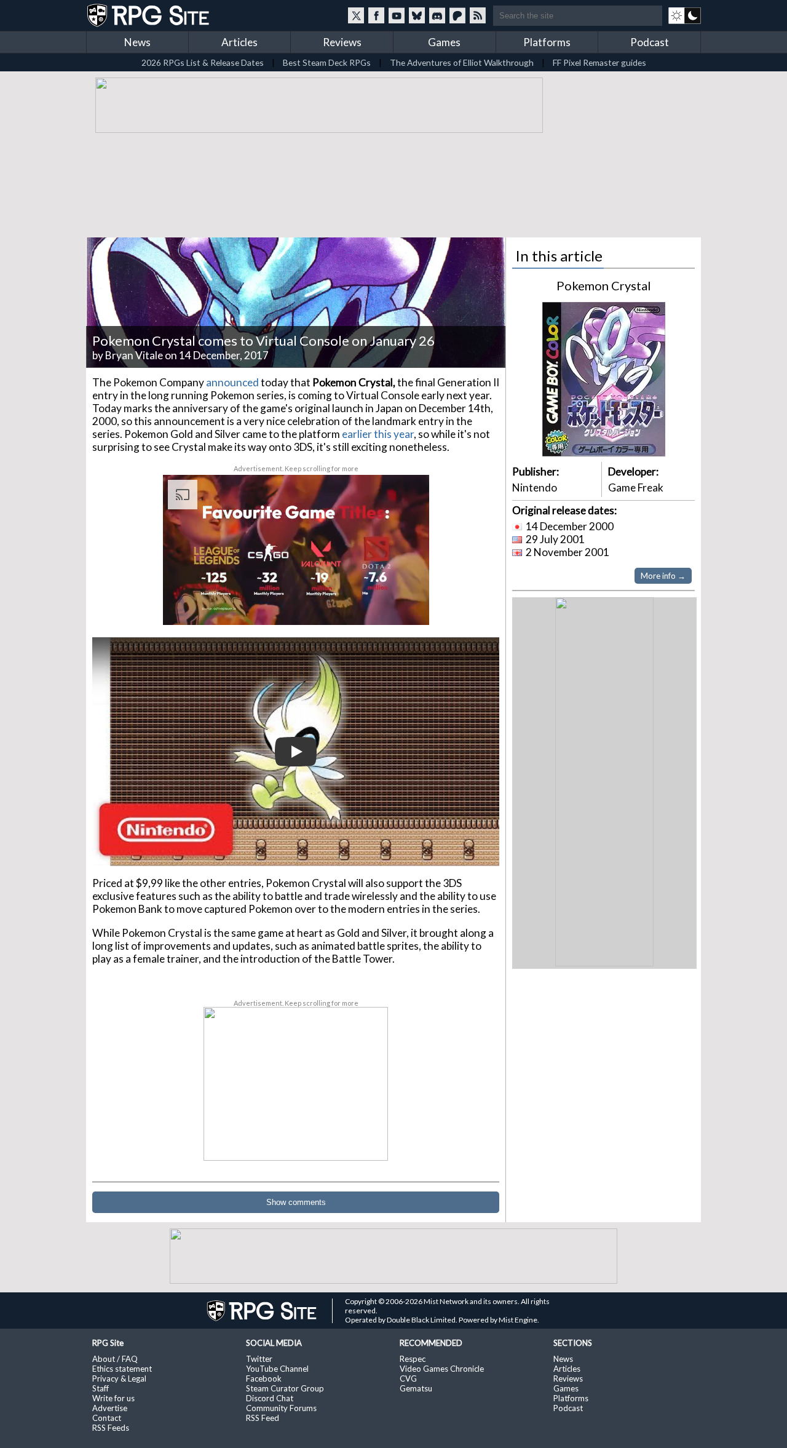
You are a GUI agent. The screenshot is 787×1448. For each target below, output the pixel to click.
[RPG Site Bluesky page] (417, 15)
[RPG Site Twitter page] (356, 15)
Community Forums (281, 1408)
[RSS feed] (478, 15)
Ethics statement (122, 1369)
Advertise (109, 1408)
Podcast (649, 42)
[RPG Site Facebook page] (376, 15)
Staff (100, 1388)
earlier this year (378, 434)
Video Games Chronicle (442, 1369)
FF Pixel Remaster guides (599, 62)
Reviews (342, 42)
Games (444, 42)
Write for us (113, 1398)
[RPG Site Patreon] (457, 15)
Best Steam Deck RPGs (327, 62)
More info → (663, 576)
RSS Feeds (110, 1428)
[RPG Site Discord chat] (437, 15)
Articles (239, 42)
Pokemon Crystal (603, 285)
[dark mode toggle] (684, 15)
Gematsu (416, 1388)
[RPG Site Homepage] (149, 15)
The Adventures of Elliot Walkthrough (462, 62)
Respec (412, 1359)
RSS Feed (262, 1418)
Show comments (296, 1202)
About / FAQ (115, 1359)
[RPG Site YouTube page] (397, 15)
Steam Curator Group (285, 1388)
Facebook (264, 1378)
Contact (106, 1418)
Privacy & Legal (119, 1378)
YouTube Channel (277, 1369)
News (137, 42)
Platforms (547, 42)
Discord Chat (269, 1398)
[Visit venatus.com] (405, 605)
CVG (408, 1378)
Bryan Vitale (134, 355)
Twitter (259, 1359)
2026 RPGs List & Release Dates (202, 62)
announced (233, 382)
